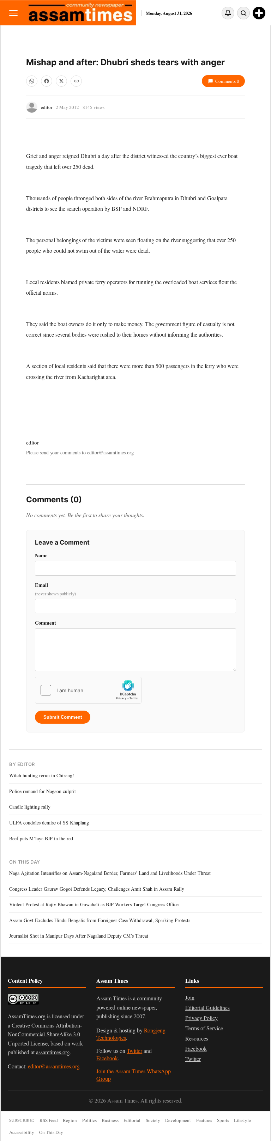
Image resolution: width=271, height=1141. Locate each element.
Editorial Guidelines (207, 1007)
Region (70, 1120)
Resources (196, 1038)
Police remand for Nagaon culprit (42, 791)
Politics (89, 1120)
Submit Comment (62, 717)
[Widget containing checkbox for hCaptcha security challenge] (88, 690)
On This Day (51, 1132)
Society (153, 1120)
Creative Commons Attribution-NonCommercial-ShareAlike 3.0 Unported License (45, 1034)
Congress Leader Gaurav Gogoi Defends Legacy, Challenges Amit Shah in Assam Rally (96, 888)
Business (110, 1120)
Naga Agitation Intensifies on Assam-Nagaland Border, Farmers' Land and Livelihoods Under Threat (110, 873)
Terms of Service (204, 1028)
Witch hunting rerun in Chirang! (41, 775)
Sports (223, 1120)
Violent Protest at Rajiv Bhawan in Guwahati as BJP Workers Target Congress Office (94, 904)
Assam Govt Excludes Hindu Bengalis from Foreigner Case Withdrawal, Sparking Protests (99, 920)
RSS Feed (49, 1120)
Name (41, 555)
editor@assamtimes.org (54, 1066)
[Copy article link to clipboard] (76, 81)
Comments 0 (227, 81)
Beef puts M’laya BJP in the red (41, 838)
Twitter (134, 1050)
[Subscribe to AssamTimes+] (259, 13)
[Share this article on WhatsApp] (31, 81)
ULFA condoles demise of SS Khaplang (49, 822)
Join (189, 997)
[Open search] (243, 13)
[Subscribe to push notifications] (228, 13)
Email (55, 589)
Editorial (132, 1120)
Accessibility (21, 1132)
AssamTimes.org (27, 1016)
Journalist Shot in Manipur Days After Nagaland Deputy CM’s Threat (78, 935)
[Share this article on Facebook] (46, 81)
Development (178, 1120)
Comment (45, 622)
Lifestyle (242, 1120)
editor (46, 107)
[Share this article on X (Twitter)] (61, 81)
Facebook (107, 1058)
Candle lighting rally (29, 806)
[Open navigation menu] (13, 12)
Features (204, 1120)
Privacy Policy (201, 1018)
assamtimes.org (53, 1052)
